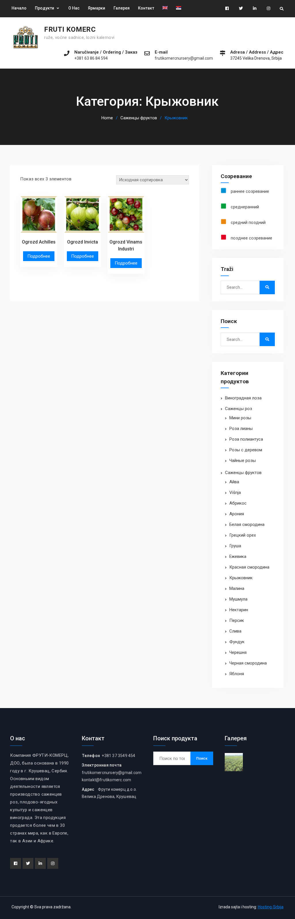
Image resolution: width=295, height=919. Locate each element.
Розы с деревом (245, 449)
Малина (236, 588)
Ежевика (237, 556)
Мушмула (238, 599)
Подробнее (38, 256)
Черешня (238, 652)
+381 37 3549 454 (118, 755)
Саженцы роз (238, 408)
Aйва (234, 481)
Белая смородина (246, 524)
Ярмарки (96, 8)
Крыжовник (241, 577)
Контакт (146, 8)
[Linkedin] (40, 863)
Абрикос (238, 503)
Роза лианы (241, 428)
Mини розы (240, 417)
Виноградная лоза (243, 398)
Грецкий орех (242, 535)
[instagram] (52, 863)
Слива (235, 631)
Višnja (235, 492)
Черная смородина (248, 663)
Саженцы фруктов (138, 117)
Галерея (122, 8)
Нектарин (238, 609)
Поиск (201, 758)
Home (107, 117)
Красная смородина (249, 567)
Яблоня (236, 673)
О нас (74, 8)
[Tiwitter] (27, 863)
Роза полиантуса (246, 439)
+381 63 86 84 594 (91, 58)
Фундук (237, 641)
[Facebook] (15, 863)
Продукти (44, 8)
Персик (236, 620)
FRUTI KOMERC (70, 29)
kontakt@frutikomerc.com (106, 780)
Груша (235, 545)
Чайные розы (242, 460)
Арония (236, 513)
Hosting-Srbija (270, 907)
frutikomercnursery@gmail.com (184, 58)
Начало (19, 8)
